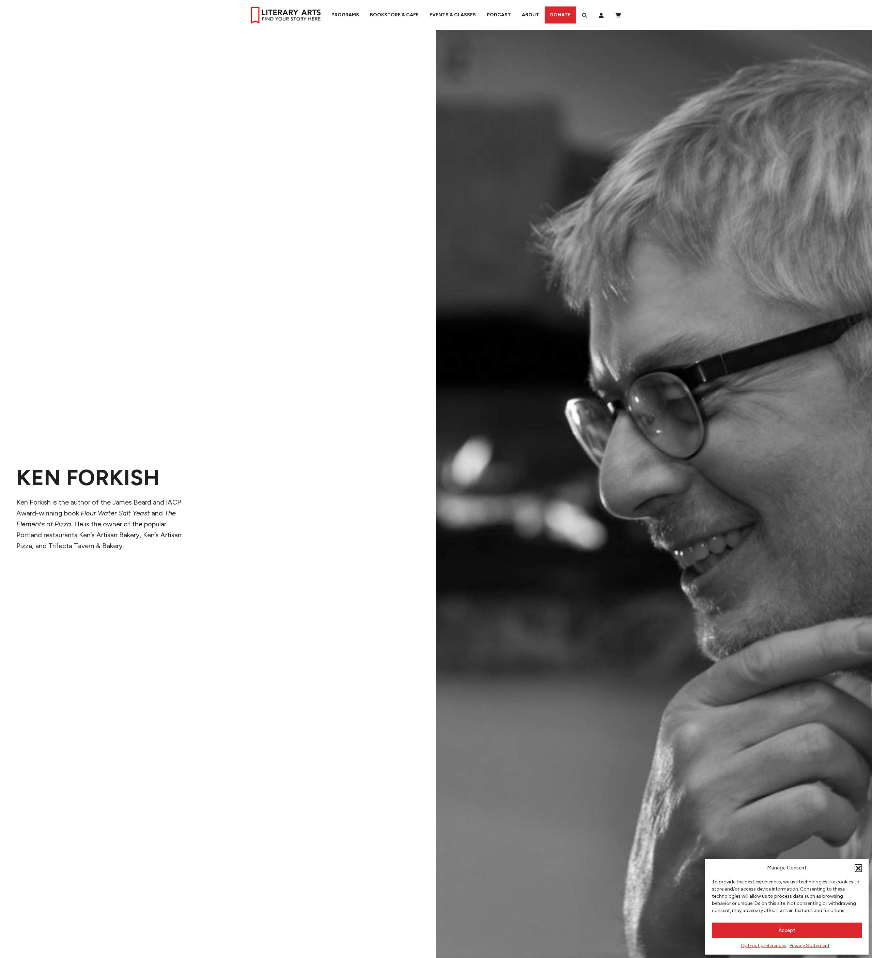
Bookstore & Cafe (394, 15)
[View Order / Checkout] (618, 15)
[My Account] (601, 15)
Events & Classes (453, 15)
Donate (560, 15)
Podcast (499, 15)
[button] (858, 867)
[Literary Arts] (286, 15)
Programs (345, 15)
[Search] (584, 15)
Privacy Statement (810, 945)
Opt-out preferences (763, 945)
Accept (786, 930)
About (530, 15)
